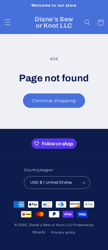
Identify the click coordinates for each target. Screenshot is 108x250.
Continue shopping (54, 100)
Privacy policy (63, 232)
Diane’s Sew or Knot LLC (50, 225)
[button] (7, 22)
